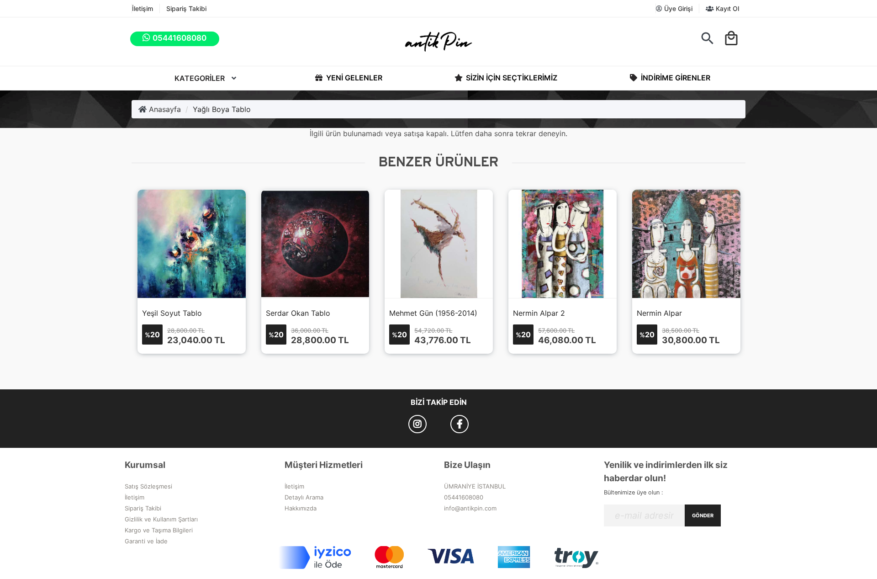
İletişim (142, 8)
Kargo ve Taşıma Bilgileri (159, 530)
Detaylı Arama (304, 497)
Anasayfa (164, 109)
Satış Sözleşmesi (148, 486)
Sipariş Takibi (186, 8)
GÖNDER (702, 515)
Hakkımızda (301, 508)
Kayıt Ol (726, 8)
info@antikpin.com (470, 508)
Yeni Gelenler (353, 77)
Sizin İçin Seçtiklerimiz (510, 77)
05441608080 (463, 497)
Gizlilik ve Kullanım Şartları (161, 519)
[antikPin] (438, 41)
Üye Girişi (677, 8)
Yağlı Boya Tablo (222, 109)
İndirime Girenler (674, 77)
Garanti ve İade (146, 541)
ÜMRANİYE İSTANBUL (475, 486)
